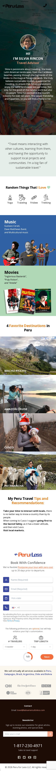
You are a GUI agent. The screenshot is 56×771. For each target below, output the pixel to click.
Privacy (16, 621)
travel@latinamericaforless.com (31, 710)
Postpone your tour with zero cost (35, 567)
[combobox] (15, 646)
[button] (13, 607)
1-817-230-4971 (28, 745)
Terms (9, 621)
